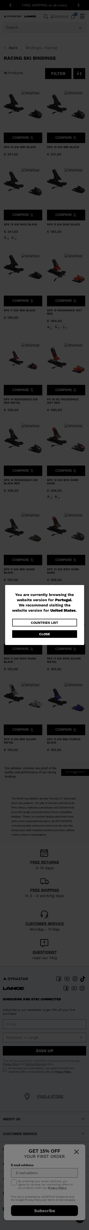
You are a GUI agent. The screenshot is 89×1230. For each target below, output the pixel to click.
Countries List (44, 623)
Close (44, 634)
